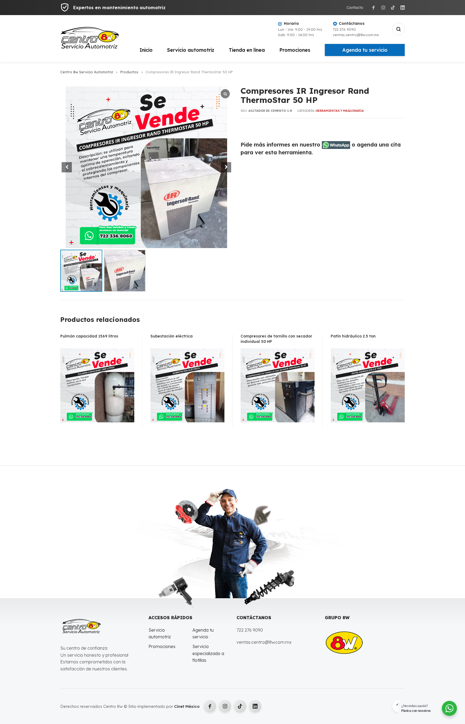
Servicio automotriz (190, 50)
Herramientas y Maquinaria (340, 111)
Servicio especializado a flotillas (208, 653)
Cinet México (187, 706)
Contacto (355, 7)
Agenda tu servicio (365, 50)
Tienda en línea (247, 50)
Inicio (146, 50)
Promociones (294, 50)
